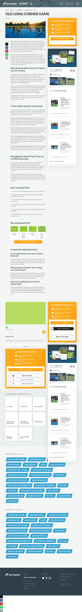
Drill (35, 10)
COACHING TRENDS (58, 161)
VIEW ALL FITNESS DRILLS (28, 242)
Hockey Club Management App (29, 582)
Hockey (12, 10)
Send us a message (30, 577)
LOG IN (71, 3)
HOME (6, 10)
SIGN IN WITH (25, 369)
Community (19, 10)
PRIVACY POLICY (65, 577)
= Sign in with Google (27, 383)
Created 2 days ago (9, 329)
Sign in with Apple (27, 375)
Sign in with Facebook (27, 379)
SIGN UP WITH (62, 38)
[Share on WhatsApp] (6, 54)
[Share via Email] (6, 58)
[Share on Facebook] (6, 47)
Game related (28, 10)
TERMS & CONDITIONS (67, 574)
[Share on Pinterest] (6, 51)
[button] (62, 336)
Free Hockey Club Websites (29, 587)
